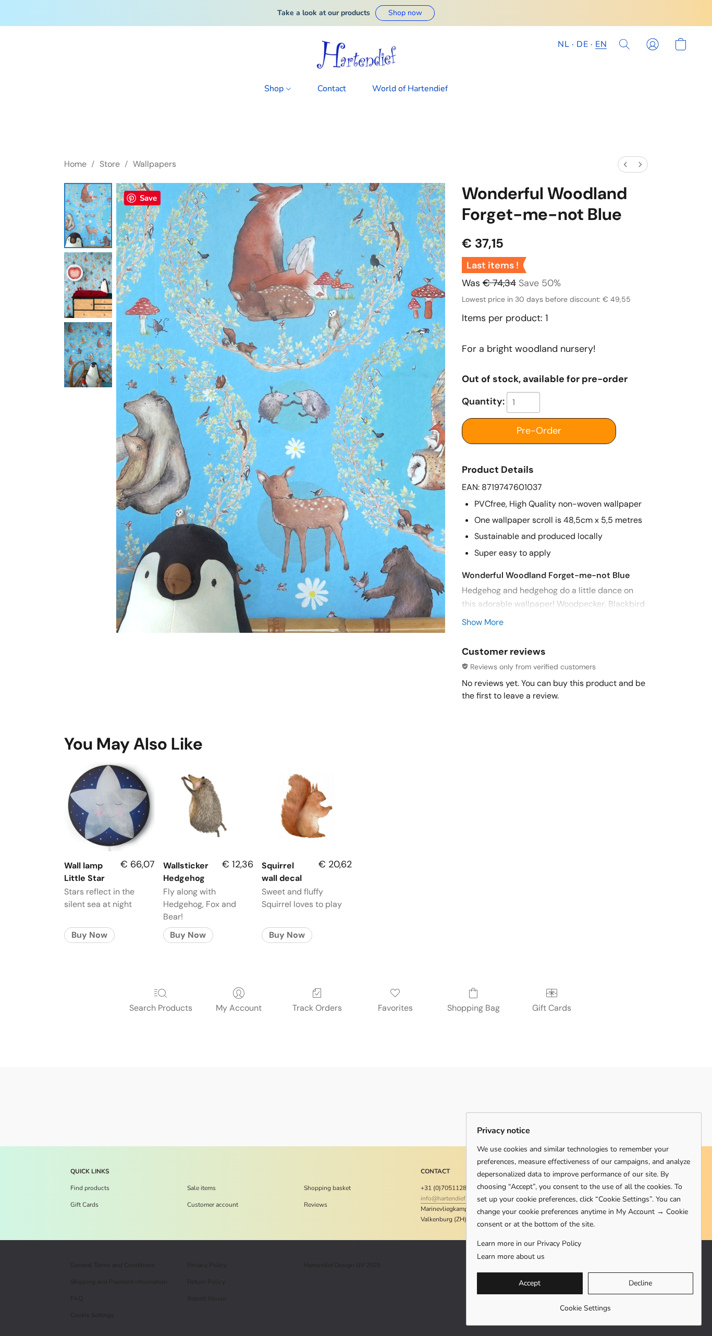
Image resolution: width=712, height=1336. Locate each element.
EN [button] (601, 44)
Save (148, 198)
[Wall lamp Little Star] (109, 806)
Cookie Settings (92, 1315)
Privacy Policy (207, 1265)
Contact (331, 88)
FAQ (76, 1298)
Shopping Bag (473, 1007)
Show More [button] (483, 622)
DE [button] (582, 44)
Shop (275, 88)
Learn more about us (511, 1256)
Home (75, 163)
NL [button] (563, 44)
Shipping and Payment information (118, 1282)
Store (110, 163)
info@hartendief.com (450, 1198)
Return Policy (206, 1282)
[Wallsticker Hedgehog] (208, 806)
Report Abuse (206, 1298)
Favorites (395, 1007)
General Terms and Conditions (112, 1265)
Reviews (315, 1204)
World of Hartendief (410, 88)
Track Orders (317, 1007)
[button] (405, 13)
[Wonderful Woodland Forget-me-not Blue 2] (88, 354)
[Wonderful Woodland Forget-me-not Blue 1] (88, 284)
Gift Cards (551, 1007)
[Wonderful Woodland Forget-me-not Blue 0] (88, 215)
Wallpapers (154, 163)
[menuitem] (625, 164)
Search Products (160, 1007)
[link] (585, 1304)
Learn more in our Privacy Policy (529, 1243)
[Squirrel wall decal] (307, 806)
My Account (239, 1007)
